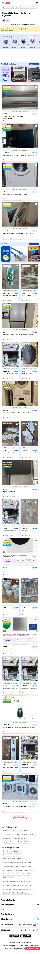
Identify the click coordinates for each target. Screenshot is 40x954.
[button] (3, 3)
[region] (21, 43)
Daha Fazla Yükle (20, 817)
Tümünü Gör (33, 37)
